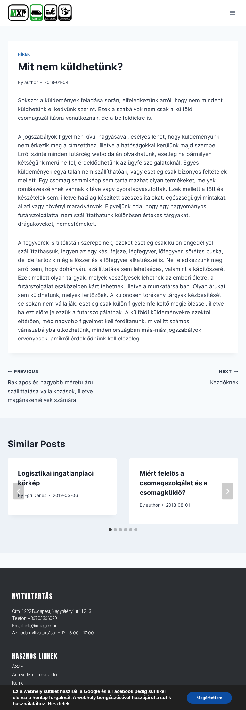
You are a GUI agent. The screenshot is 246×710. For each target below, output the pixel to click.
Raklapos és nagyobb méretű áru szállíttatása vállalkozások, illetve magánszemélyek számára (50, 386)
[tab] (110, 529)
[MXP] (42, 12)
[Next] (227, 491)
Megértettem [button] (209, 698)
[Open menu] (232, 13)
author (31, 82)
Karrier (18, 683)
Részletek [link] (59, 703)
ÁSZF (17, 666)
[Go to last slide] (18, 491)
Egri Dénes (35, 495)
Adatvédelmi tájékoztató (34, 674)
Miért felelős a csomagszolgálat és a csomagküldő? (174, 482)
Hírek (24, 54)
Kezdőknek (224, 377)
